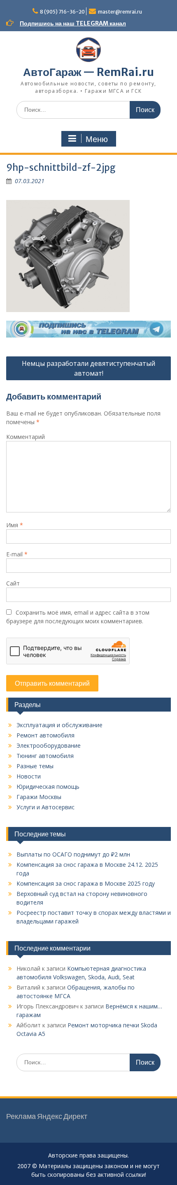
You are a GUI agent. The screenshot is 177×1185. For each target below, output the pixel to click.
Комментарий (25, 437)
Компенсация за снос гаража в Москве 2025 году (85, 883)
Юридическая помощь (47, 786)
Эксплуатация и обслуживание (59, 725)
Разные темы (35, 766)
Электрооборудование (48, 745)
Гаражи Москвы (38, 797)
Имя (14, 525)
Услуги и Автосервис (45, 807)
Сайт (13, 583)
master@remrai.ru (120, 12)
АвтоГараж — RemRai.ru (88, 72)
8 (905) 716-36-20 (62, 12)
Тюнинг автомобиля (45, 756)
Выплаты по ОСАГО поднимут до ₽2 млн (73, 854)
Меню (97, 139)
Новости (28, 776)
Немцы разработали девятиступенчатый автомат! (88, 368)
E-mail (17, 554)
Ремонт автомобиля (45, 735)
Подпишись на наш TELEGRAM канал (73, 23)
